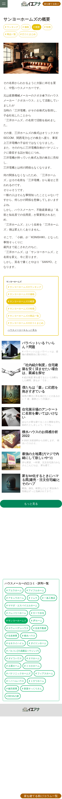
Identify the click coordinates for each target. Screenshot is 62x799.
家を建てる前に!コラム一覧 (41, 796)
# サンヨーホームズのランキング (24, 286)
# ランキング (11, 26)
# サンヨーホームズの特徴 (21, 308)
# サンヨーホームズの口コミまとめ (25, 323)
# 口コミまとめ (28, 34)
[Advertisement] (31, 656)
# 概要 (36, 26)
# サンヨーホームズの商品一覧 (23, 315)
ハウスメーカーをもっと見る (22, 330)
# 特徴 (47, 26)
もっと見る (31, 504)
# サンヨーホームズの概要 (21, 301)
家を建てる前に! (51, 3)
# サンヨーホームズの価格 (21, 294)
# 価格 (26, 26)
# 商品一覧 (10, 34)
